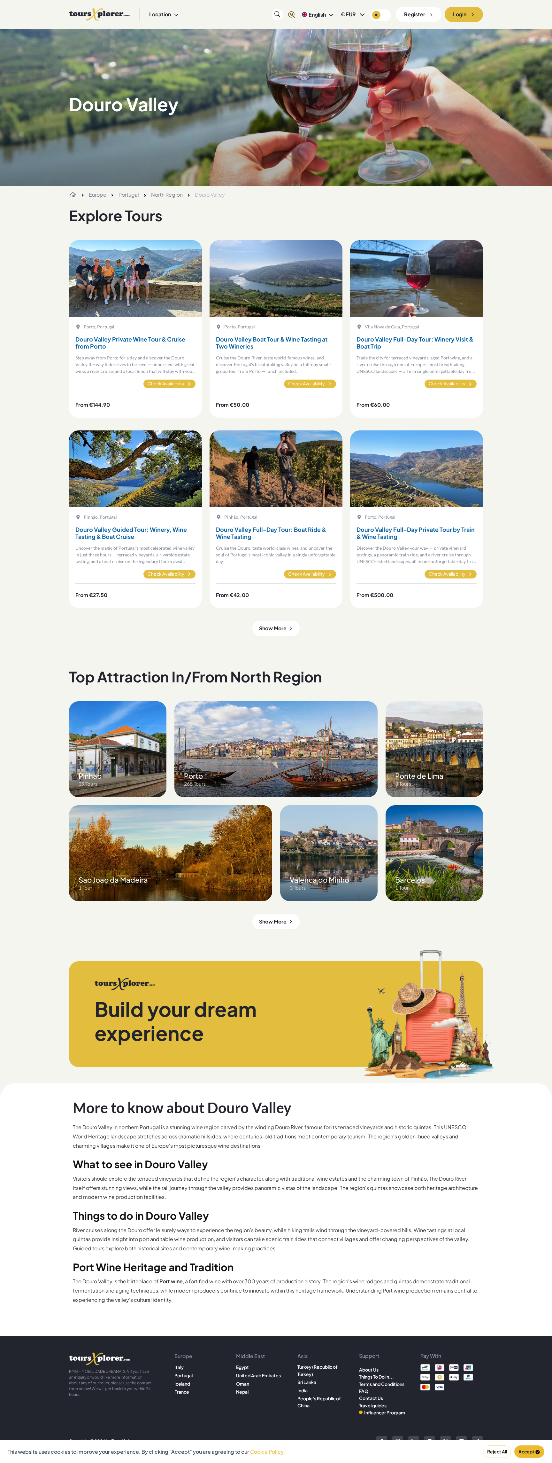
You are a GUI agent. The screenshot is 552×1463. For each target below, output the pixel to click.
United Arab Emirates (258, 1375)
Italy (179, 1367)
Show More (273, 628)
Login (459, 14)
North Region (167, 194)
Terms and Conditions (381, 1384)
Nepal (242, 1392)
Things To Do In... (376, 1377)
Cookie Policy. (267, 1451)
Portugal (129, 194)
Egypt (242, 1367)
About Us (369, 1370)
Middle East (250, 1356)
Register (414, 14)
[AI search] (291, 14)
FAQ (363, 1391)
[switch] (380, 15)
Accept (526, 1451)
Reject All (497, 1451)
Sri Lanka (306, 1382)
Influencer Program (384, 1412)
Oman (242, 1384)
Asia (302, 1356)
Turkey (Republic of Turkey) (317, 1370)
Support (369, 1355)
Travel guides (373, 1405)
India (302, 1390)
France (181, 1392)
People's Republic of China (319, 1402)
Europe (97, 194)
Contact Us (371, 1398)
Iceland (182, 1384)
